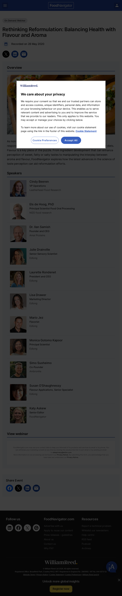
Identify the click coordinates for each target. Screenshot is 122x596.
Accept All (71, 140)
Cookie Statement (86, 130)
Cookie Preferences (45, 140)
